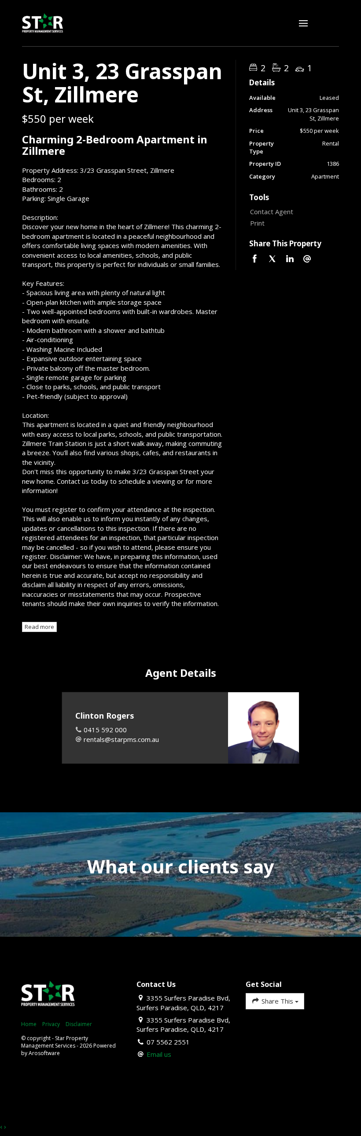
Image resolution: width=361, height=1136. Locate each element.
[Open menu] (303, 23)
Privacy (51, 1024)
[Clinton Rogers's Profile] (263, 727)
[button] (292, 223)
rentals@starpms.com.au (121, 739)
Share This (277, 1001)
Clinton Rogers (104, 715)
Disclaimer (79, 1024)
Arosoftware (44, 1053)
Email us (159, 1054)
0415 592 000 (105, 729)
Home (29, 1024)
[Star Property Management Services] (43, 22)
